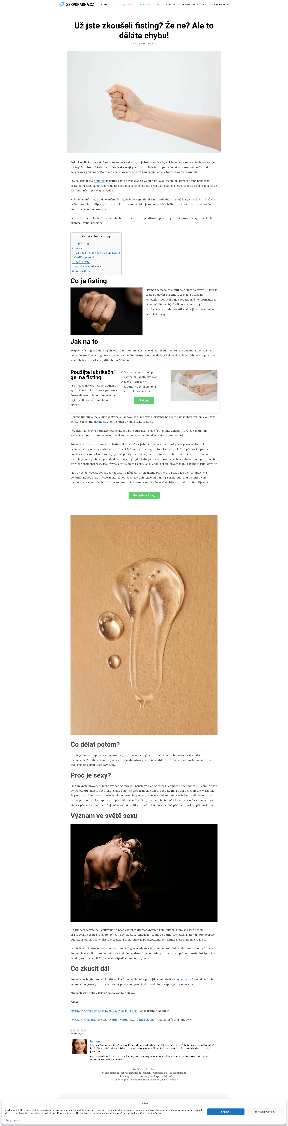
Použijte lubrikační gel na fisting (98, 252)
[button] (144, 400)
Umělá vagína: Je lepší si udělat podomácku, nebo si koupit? (146, 1079)
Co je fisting (80, 243)
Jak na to (78, 248)
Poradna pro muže (149, 4)
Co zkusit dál (81, 271)
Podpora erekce (219, 4)
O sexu (104, 4)
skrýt (106, 236)
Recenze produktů (191, 4)
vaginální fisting (177, 1072)
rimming (99, 180)
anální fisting (112, 1072)
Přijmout (225, 1111)
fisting (137, 1072)
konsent (147, 1072)
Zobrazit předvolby (265, 1111)
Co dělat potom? (83, 257)
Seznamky (170, 4)
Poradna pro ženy (123, 4)
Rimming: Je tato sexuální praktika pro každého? (146, 1076)
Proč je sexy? (81, 262)
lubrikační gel (160, 1072)
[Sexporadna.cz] (77, 4)
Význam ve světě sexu (86, 266)
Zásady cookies (12, 1120)
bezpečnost (127, 1072)
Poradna (150, 1069)
